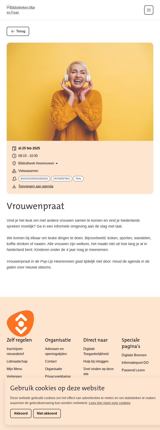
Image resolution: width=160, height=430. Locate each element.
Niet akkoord (47, 413)
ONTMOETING (61, 178)
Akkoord (21, 413)
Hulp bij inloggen (96, 361)
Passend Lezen (133, 370)
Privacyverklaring (58, 376)
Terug (20, 31)
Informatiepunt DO (135, 362)
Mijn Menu (14, 369)
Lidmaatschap (17, 361)
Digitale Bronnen (134, 355)
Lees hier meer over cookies (109, 403)
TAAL (78, 178)
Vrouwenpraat (35, 206)
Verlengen (14, 376)
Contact (50, 361)
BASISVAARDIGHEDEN (34, 178)
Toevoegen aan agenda (35, 186)
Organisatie (53, 369)
